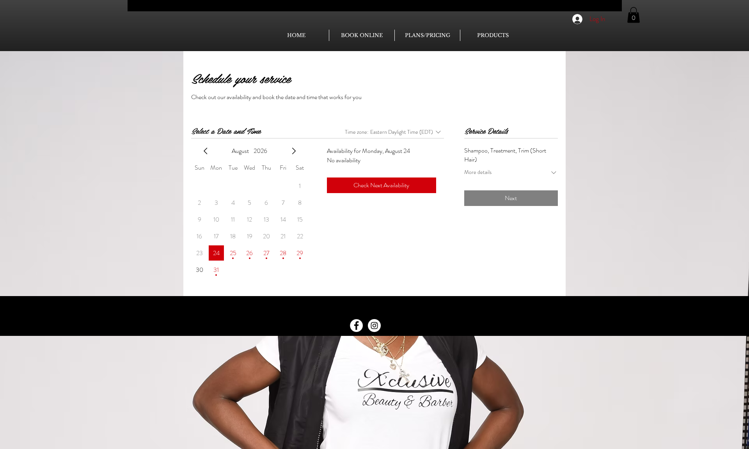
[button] (633, 15)
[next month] (293, 151)
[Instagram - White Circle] (374, 325)
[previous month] (205, 151)
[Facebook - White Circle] (356, 325)
